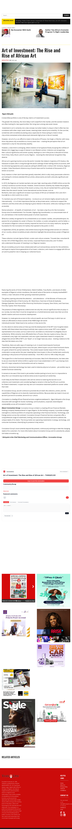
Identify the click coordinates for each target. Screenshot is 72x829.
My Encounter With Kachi (21, 30)
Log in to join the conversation (36, 481)
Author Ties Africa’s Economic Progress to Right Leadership (57, 31)
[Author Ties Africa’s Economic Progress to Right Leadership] (40, 33)
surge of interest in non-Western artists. (32, 150)
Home (61, 783)
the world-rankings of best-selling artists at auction (48, 163)
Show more (6, 491)
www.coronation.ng (11, 433)
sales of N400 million (55, 183)
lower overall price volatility (47, 130)
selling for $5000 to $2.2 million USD (43, 166)
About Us (62, 785)
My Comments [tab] (13, 502)
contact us (63, 807)
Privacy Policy (64, 787)
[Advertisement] (36, 454)
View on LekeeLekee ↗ (64, 471)
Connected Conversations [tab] (23, 502)
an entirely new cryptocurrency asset (39, 329)
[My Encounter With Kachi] (6, 33)
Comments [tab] (6, 502)
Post (67, 513)
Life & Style (5, 60)
